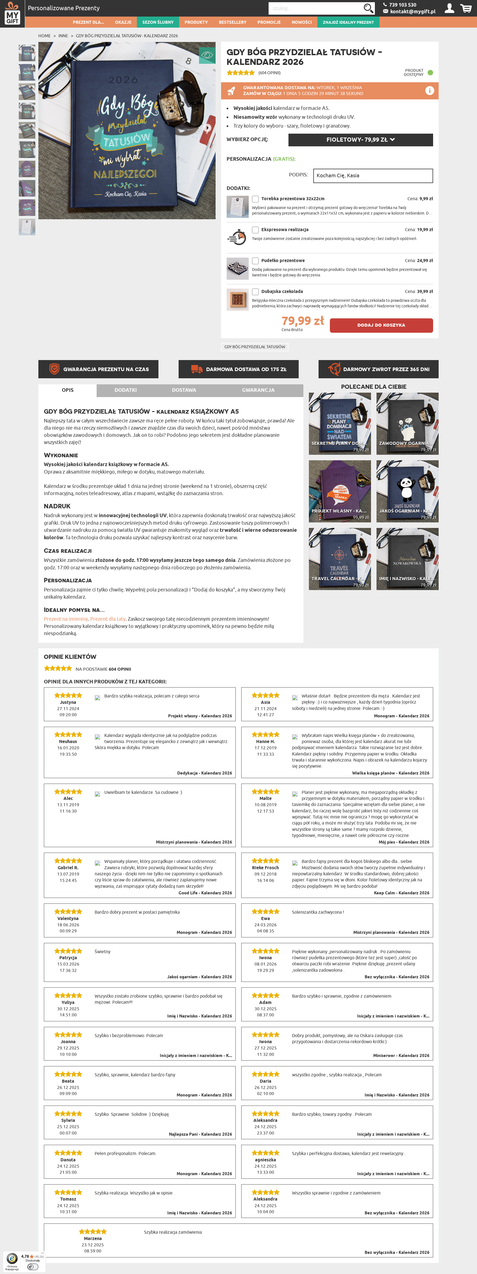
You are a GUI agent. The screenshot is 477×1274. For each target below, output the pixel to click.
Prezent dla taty (108, 619)
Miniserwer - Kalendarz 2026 (401, 1056)
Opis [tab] (67, 390)
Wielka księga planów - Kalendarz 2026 (391, 773)
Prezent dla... (88, 22)
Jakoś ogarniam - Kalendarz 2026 (199, 977)
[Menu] (42, 1254)
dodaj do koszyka (381, 325)
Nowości (302, 22)
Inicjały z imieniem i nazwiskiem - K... (393, 1016)
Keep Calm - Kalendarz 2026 (402, 893)
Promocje (269, 22)
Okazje (123, 22)
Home (44, 35)
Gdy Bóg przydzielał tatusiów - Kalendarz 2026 (127, 35)
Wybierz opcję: (247, 139)
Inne (63, 35)
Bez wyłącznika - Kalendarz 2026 (397, 977)
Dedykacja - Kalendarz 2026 (204, 773)
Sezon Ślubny (158, 22)
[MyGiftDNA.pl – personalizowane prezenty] (12, 14)
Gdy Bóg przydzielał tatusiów (254, 347)
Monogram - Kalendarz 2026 (402, 716)
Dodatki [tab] (126, 390)
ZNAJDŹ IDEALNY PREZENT (348, 22)
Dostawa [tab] (184, 390)
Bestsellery (233, 22)
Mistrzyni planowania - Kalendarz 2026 (194, 842)
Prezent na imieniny (66, 619)
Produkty (196, 22)
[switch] (32, 1267)
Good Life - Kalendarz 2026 (205, 893)
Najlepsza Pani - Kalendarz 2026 (200, 1134)
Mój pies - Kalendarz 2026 (404, 842)
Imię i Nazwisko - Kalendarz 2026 (199, 1016)
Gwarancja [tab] (258, 390)
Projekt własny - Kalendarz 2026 (200, 716)
